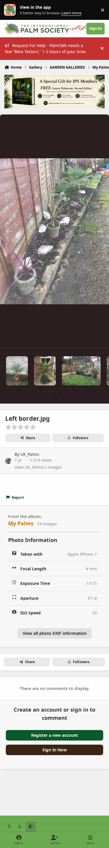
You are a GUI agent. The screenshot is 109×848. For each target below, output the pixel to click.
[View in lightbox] (54, 231)
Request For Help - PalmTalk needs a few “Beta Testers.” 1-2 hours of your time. (46, 48)
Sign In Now (54, 750)
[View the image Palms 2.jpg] (81, 370)
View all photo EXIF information (55, 633)
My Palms (20, 523)
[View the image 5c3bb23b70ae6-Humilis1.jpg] (17, 370)
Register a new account (54, 735)
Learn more (11, 10)
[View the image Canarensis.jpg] (45, 370)
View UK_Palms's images (38, 467)
